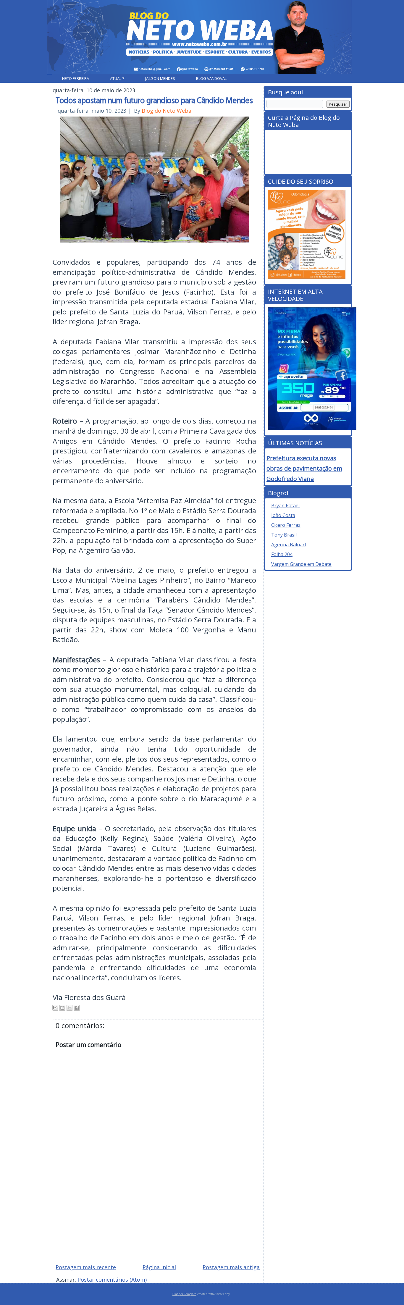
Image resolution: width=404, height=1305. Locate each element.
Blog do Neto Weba (166, 110)
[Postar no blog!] (62, 1008)
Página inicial (159, 1267)
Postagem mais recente (86, 1267)
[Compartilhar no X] (69, 1008)
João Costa (283, 515)
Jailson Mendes (160, 78)
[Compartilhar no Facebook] (77, 1008)
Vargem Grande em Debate (301, 564)
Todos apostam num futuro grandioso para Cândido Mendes (154, 100)
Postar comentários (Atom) (112, 1279)
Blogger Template (184, 1294)
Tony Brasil (284, 535)
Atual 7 (117, 78)
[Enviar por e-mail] (55, 1008)
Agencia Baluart (288, 544)
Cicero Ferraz (285, 525)
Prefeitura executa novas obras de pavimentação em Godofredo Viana (304, 468)
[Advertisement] (158, 1216)
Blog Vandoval (211, 78)
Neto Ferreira (75, 78)
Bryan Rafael (285, 505)
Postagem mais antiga (231, 1267)
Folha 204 (282, 554)
